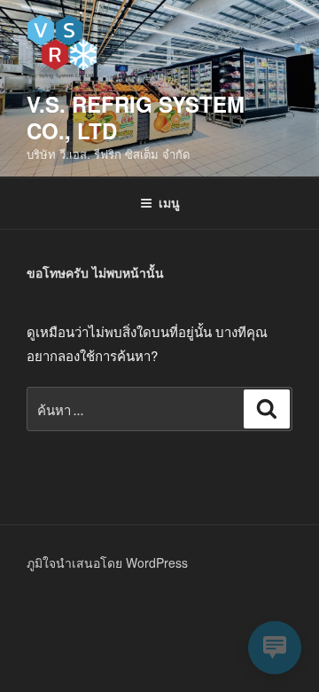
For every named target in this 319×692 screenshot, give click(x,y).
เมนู (169, 202)
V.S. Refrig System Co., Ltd (136, 117)
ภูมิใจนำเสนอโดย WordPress (107, 562)
